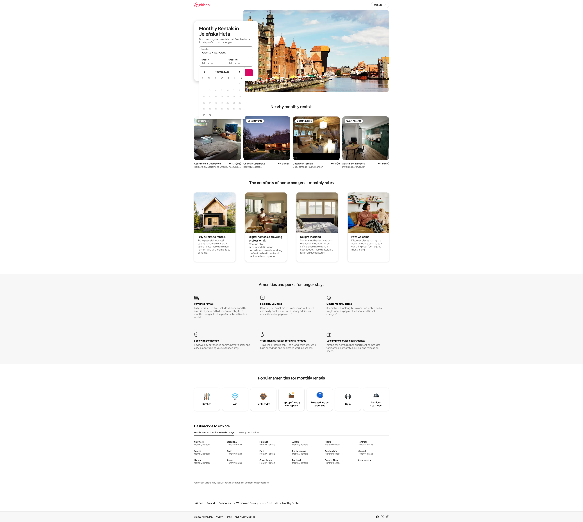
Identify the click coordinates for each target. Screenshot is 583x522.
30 (204, 115)
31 (210, 115)
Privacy (219, 516)
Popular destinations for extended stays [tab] (214, 432)
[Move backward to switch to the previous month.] (204, 72)
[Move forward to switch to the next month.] (239, 72)
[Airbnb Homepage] (202, 5)
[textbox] (212, 63)
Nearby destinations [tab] (249, 432)
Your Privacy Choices (245, 516)
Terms (228, 516)
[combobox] (226, 52)
